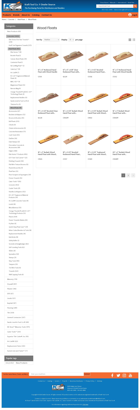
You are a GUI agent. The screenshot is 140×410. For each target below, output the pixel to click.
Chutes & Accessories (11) (17, 128)
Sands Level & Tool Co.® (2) (19, 101)
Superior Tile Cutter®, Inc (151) (18, 336)
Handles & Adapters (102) (17, 192)
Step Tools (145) (14, 261)
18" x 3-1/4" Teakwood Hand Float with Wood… (97, 153)
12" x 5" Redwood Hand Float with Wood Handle (47, 71)
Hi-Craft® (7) (14, 73)
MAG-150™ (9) (15, 82)
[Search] (135, 6)
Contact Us (47, 15)
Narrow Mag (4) (15, 88)
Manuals (113, 3)
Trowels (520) (13, 271)
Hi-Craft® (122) (12, 341)
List (133, 39)
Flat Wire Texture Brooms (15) (18, 164)
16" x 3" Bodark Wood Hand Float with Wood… (47, 153)
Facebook (112, 375)
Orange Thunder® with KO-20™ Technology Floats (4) (21, 93)
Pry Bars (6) (12, 223)
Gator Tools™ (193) (15, 181)
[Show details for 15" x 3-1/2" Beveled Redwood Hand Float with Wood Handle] (98, 56)
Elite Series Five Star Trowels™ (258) (19, 41)
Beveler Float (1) (15, 56)
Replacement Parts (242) (16, 346)
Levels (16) (12, 204)
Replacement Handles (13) (18, 98)
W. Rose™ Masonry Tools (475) (18, 327)
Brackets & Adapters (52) (17, 115)
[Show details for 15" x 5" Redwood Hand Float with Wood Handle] (123, 56)
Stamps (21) (12, 257)
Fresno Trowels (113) (15, 178)
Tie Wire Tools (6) (15, 268)
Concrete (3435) (13, 36)
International (122, 3)
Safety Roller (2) (14, 240)
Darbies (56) (13, 138)
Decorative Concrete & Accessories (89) (16, 146)
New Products (21, 363)
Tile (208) (10, 313)
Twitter (118, 375)
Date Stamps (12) (14, 142)
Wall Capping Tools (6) (16, 274)
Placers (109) (13, 217)
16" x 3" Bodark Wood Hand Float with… (121, 112)
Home (4, 19)
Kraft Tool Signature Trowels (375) (20, 45)
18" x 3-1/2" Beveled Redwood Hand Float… (72, 153)
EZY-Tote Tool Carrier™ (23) (18, 158)
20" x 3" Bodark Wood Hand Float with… (121, 153)
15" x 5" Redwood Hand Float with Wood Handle (122, 71)
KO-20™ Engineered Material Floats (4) (20, 77)
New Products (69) (14, 31)
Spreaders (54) (14, 254)
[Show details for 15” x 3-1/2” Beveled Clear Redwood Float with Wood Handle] (48, 98)
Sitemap (99, 381)
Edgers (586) (13, 151)
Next (133, 175)
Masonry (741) (12, 279)
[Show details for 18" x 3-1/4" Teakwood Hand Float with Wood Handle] (98, 139)
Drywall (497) (12, 284)
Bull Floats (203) (14, 121)
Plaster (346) (11, 289)
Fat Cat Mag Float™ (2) (17, 66)
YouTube (130, 375)
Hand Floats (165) (14, 49)
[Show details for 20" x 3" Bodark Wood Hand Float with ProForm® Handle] (123, 139)
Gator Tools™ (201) (14, 332)
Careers (57, 381)
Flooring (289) (12, 308)
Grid (130, 39)
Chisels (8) (12, 125)
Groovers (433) (14, 185)
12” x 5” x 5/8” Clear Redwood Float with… (71, 71)
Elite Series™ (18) (15, 52)
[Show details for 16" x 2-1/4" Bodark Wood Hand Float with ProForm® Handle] (73, 98)
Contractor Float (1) (16, 62)
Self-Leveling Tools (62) (17, 247)
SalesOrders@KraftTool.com (123, 10)
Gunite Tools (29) (14, 188)
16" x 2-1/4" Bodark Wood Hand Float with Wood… (98, 112)
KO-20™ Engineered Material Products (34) (18, 196)
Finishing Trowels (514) (16, 161)
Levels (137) (11, 298)
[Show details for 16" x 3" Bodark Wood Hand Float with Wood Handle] (48, 139)
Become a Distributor (76, 381)
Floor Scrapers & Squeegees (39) (20, 175)
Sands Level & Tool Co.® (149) (18, 322)
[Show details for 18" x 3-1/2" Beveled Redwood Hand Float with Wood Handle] (73, 139)
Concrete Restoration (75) (17, 132)
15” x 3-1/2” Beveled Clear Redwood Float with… (48, 112)
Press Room (104, 3)
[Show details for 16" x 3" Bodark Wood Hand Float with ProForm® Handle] (123, 98)
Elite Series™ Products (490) (18, 154)
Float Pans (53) (13, 171)
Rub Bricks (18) (13, 237)
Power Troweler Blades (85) (18, 220)
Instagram (124, 375)
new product (10, 363)
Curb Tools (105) (14, 135)
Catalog (35, 15)
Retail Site (131, 3)
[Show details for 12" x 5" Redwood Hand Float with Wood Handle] (48, 56)
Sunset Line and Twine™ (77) (17, 351)
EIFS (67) (10, 294)
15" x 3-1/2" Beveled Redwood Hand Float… (97, 71)
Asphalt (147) (11, 303)
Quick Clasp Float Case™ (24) (18, 227)
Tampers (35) (13, 264)
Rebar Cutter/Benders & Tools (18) (20, 230)
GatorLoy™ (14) (15, 69)
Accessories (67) (14, 111)
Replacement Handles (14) (17, 234)
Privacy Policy (90, 381)
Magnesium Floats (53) (17, 85)
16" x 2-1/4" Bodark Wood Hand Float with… (73, 112)
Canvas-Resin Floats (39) (18, 59)
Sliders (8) (12, 251)
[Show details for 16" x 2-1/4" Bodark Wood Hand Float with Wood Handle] (98, 98)
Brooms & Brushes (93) (16, 118)
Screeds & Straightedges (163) (19, 244)
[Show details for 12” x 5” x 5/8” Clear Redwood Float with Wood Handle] (73, 56)
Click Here (85, 404)
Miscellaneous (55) (15, 208)
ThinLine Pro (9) (15, 104)
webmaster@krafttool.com (97, 398)
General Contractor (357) (16, 317)
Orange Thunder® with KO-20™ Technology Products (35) (19, 212)
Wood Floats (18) (15, 108)
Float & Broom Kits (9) (16, 168)
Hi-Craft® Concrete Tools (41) (18, 201)
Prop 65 (64, 381)
